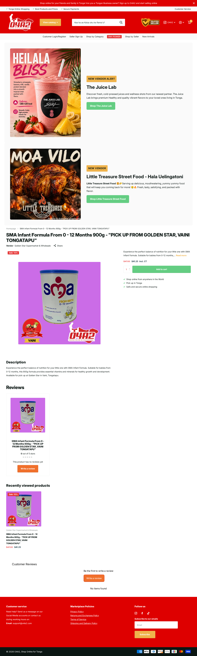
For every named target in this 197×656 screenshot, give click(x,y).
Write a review (28, 468)
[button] (130, 266)
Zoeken (121, 22)
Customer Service (183, 9)
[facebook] (142, 613)
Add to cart (161, 269)
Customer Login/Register (54, 36)
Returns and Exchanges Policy (84, 615)
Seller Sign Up (76, 36)
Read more (181, 255)
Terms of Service (78, 619)
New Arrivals (148, 36)
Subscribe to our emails (146, 619)
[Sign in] (181, 22)
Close (194, 3)
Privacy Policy (77, 611)
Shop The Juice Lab (101, 105)
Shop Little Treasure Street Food (108, 198)
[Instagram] (136, 613)
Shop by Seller (132, 36)
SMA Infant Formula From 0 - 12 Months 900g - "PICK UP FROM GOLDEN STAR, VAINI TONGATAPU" (21, 539)
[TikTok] (148, 613)
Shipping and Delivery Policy (83, 623)
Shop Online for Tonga (31, 651)
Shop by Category (95, 36)
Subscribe (145, 634)
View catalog (49, 22)
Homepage (11, 228)
